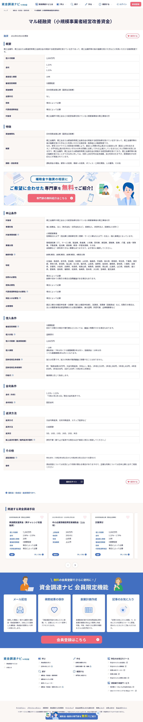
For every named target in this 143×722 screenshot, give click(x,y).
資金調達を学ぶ (46, 662)
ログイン (123, 4)
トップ (6, 10)
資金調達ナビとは (46, 4)
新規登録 (135, 4)
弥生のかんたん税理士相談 (118, 678)
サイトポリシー (21, 708)
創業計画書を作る (81, 662)
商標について (100, 708)
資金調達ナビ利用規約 (57, 708)
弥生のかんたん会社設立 (117, 662)
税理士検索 (113, 674)
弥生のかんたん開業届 (117, 666)
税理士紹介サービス (116, 670)
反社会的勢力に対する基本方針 (84, 708)
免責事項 (45, 708)
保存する (134, 36)
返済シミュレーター (47, 683)
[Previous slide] (68, 565)
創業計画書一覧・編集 (82, 666)
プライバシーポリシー (34, 708)
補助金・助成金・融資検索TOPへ (21, 492)
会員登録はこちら (71, 639)
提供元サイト (71, 481)
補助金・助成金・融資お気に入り (51, 687)
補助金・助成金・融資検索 (21, 10)
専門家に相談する (81, 675)
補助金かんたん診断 (47, 679)
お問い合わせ (110, 708)
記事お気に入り (46, 666)
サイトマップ (69, 708)
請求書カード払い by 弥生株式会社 (120, 687)
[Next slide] (75, 565)
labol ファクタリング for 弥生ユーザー (122, 691)
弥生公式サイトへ (121, 708)
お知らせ (9, 667)
